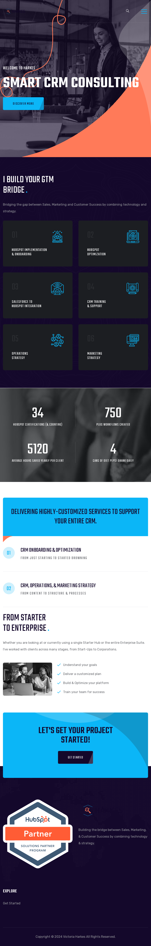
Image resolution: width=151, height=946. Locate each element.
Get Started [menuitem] (11, 903)
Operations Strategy (20, 356)
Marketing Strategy (94, 356)
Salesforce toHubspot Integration (26, 304)
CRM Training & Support (96, 304)
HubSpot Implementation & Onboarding (29, 252)
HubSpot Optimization (96, 252)
